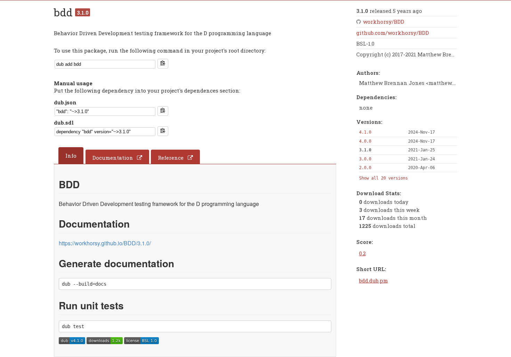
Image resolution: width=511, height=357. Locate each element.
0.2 (362, 253)
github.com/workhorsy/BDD (392, 32)
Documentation (112, 157)
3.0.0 (365, 159)
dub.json (65, 102)
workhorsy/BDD (383, 21)
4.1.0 (365, 132)
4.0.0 (365, 141)
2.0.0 (365, 167)
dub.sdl (64, 122)
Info (70, 155)
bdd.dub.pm (373, 280)
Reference (171, 157)
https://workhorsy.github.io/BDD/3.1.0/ (105, 243)
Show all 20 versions (383, 178)
